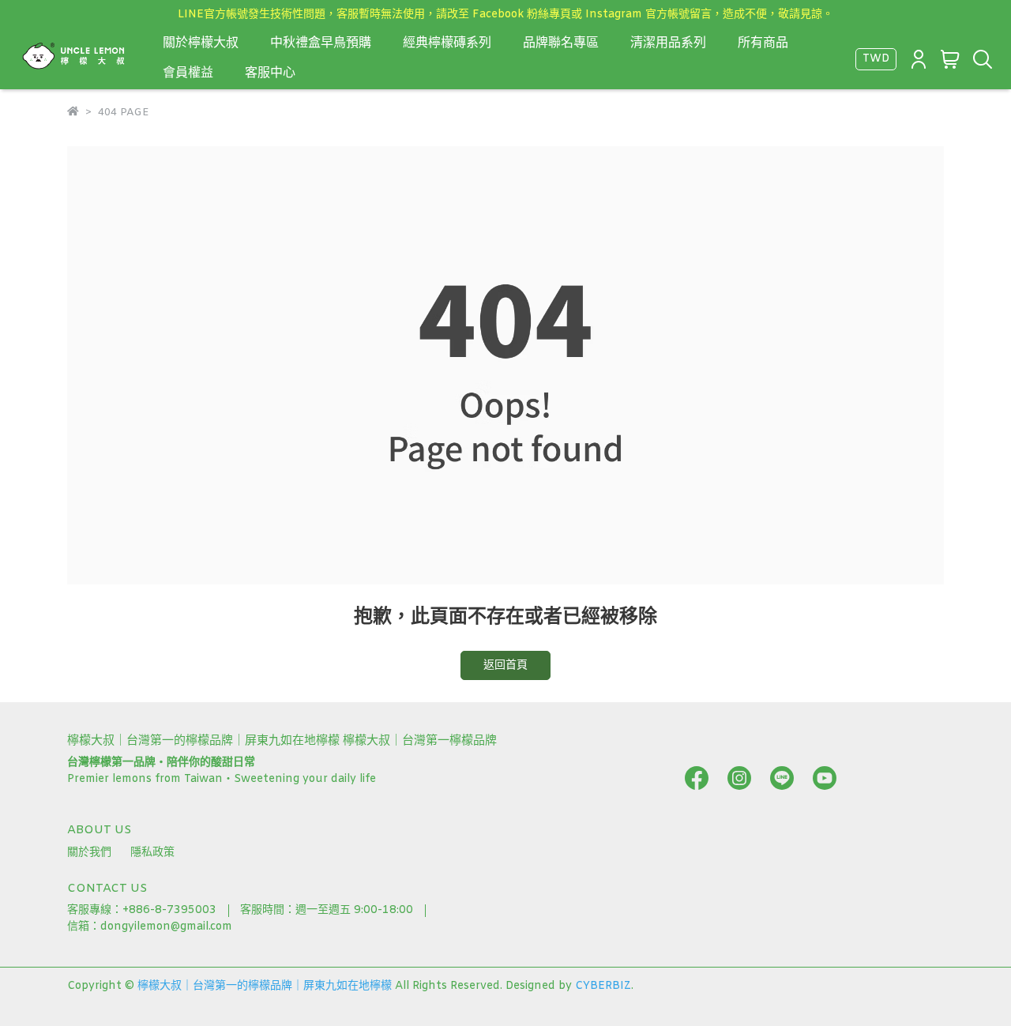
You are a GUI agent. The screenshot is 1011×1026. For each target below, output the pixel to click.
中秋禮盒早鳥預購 (320, 43)
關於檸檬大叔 (201, 43)
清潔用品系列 (668, 43)
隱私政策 (152, 852)
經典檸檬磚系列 (447, 43)
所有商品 (763, 43)
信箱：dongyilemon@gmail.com (149, 926)
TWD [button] (876, 59)
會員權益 (188, 73)
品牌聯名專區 (561, 43)
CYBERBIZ (603, 986)
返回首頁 (505, 665)
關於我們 (89, 852)
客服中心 (270, 73)
